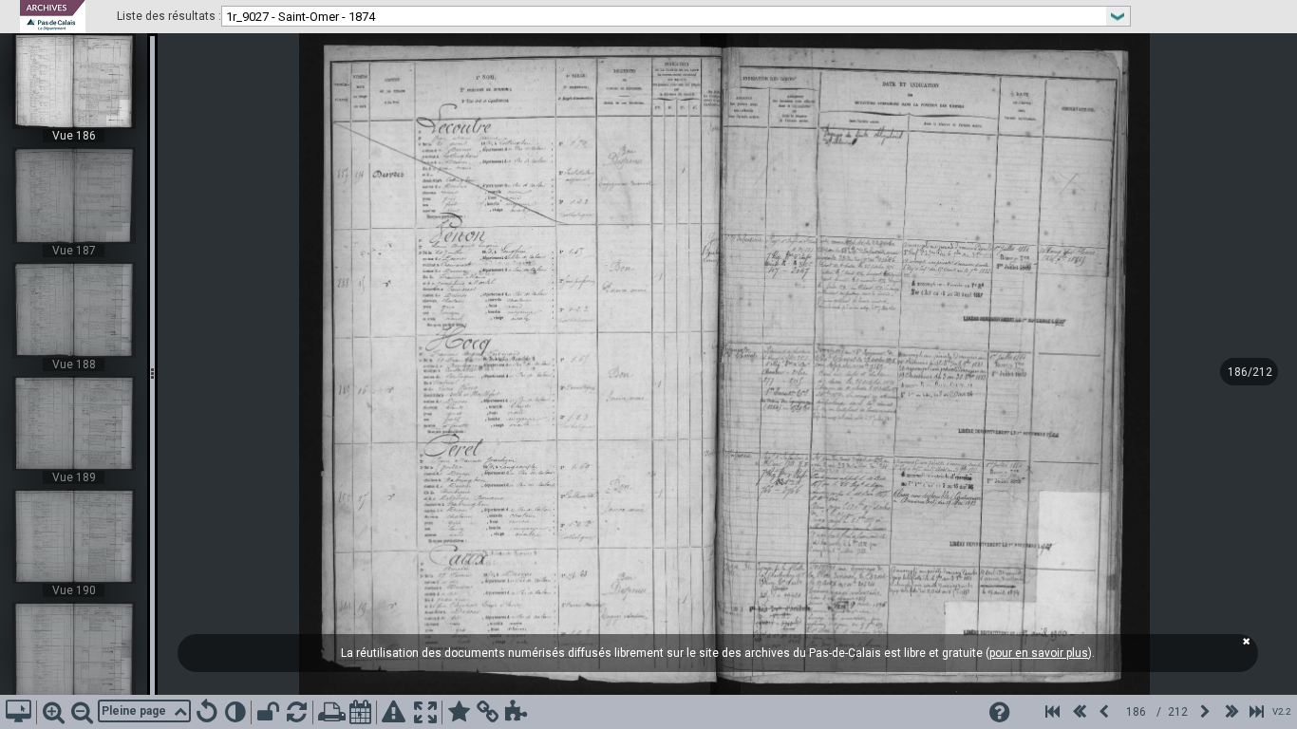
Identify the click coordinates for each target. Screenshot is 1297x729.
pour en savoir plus (1038, 653)
